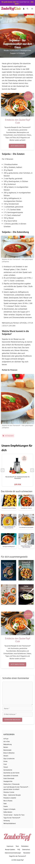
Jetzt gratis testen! (17, 146)
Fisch (5, 764)
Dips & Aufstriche (9, 758)
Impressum (10, 846)
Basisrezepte (7, 750)
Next (32, 471)
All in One (7, 741)
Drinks (5, 761)
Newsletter (26, 853)
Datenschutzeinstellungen (13, 853)
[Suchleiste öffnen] (27, 9)
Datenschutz (26, 849)
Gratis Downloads (9, 778)
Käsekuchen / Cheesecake (12, 784)
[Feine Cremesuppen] (26, 594)
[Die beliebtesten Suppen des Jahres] (9, 570)
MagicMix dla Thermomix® (17, 856)
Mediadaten (24, 846)
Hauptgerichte (25, 50)
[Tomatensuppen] (9, 594)
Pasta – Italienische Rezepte (12, 795)
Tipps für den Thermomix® (12, 818)
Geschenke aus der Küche (11, 773)
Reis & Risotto (8, 801)
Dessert (6, 756)
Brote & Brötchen (9, 753)
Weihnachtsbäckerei (10, 823)
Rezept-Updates (10, 849)
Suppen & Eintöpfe (17, 53)
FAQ (18, 849)
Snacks (6, 806)
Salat (5, 803)
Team (17, 846)
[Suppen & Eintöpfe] (26, 570)
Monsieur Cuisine (9, 792)
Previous (2, 471)
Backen (6, 747)
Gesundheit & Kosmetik (11, 776)
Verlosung (7, 820)
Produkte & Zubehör (10, 798)
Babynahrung (8, 744)
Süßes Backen (8, 812)
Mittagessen (9, 436)
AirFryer (6, 739)
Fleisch (6, 767)
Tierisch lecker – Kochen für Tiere (14, 815)
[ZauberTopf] (11, 9)
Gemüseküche (8, 770)
